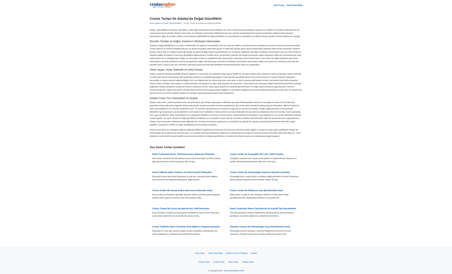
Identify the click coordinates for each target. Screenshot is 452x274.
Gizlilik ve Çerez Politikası (237, 253)
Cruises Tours (204, 262)
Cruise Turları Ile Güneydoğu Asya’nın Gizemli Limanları (260, 172)
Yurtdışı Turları (248, 262)
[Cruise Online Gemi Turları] (163, 5)
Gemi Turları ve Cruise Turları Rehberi (165, 23)
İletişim (254, 253)
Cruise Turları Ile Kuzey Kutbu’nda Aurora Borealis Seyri (182, 190)
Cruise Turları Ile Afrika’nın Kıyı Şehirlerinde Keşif (256, 190)
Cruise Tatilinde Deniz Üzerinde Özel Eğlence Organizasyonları (186, 226)
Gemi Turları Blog (294, 5)
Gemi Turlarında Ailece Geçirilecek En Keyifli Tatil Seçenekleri (263, 208)
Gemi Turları (279, 5)
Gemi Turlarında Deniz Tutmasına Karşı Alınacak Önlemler (183, 154)
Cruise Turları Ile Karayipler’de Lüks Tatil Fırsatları (257, 154)
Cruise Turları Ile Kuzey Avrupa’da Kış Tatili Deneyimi (180, 208)
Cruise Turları (219, 262)
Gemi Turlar (200, 253)
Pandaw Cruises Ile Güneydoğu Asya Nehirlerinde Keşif (260, 226)
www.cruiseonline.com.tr (234, 271)
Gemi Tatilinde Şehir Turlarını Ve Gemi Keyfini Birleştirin (182, 172)
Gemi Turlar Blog (215, 253)
